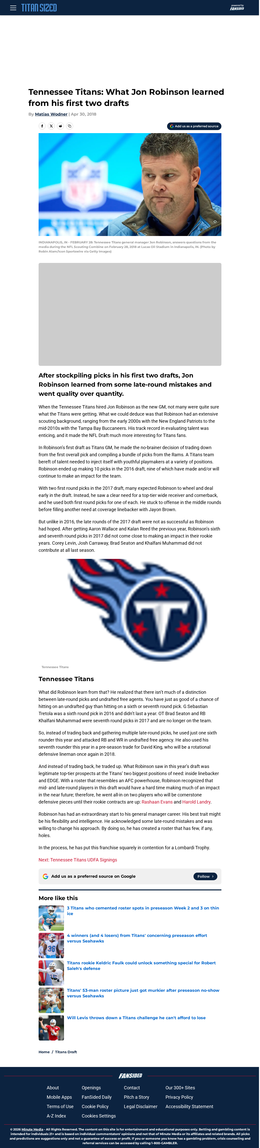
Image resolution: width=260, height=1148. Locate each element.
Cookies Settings (99, 1116)
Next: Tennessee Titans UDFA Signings (78, 859)
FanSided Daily (97, 1097)
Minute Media (32, 1129)
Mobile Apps (59, 1097)
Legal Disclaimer (140, 1106)
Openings (91, 1087)
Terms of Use (60, 1106)
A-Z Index (56, 1116)
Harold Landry (196, 802)
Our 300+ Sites (180, 1087)
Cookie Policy (95, 1106)
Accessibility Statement (189, 1106)
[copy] (69, 126)
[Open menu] (13, 8)
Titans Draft (66, 1052)
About (53, 1087)
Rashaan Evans (157, 802)
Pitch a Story (136, 1097)
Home (44, 1052)
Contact (132, 1087)
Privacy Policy (179, 1097)
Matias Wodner (51, 114)
